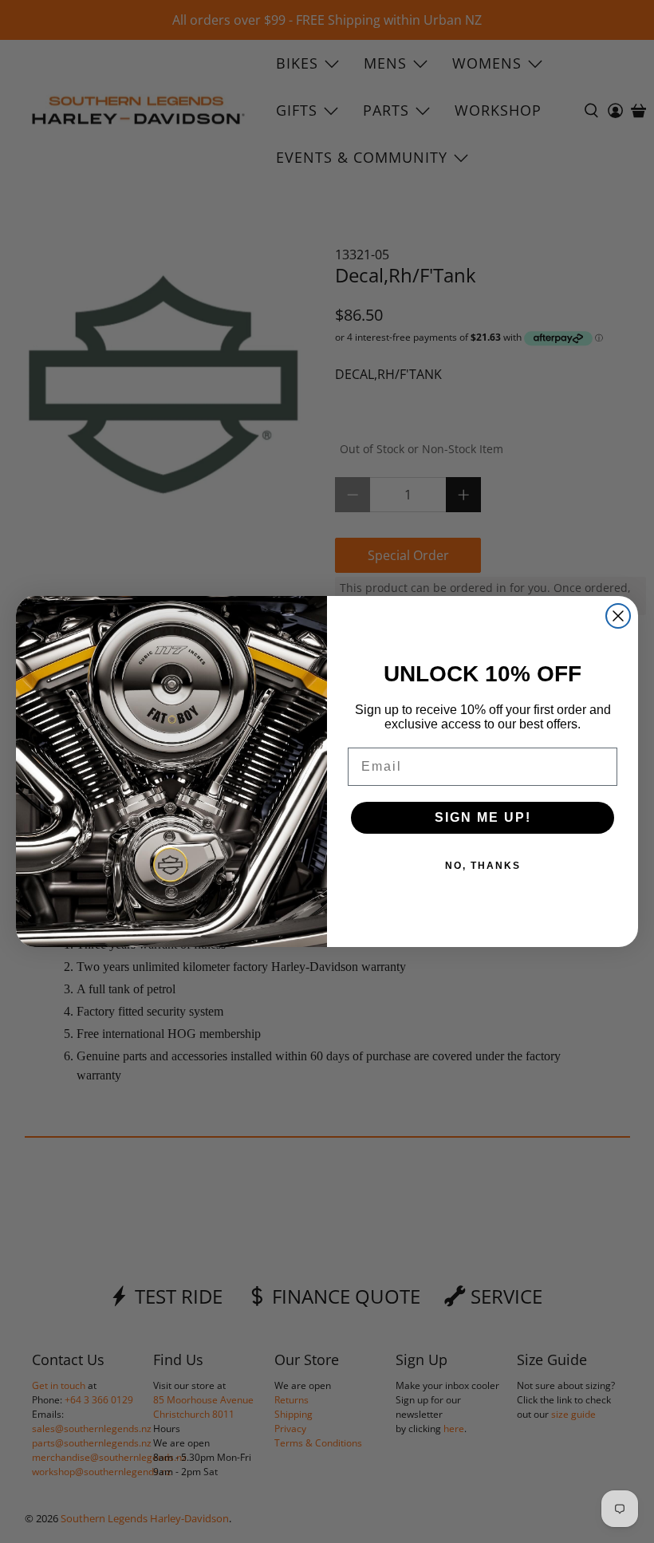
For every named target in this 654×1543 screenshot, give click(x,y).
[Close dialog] (618, 616)
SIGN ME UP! (483, 817)
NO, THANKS (483, 865)
